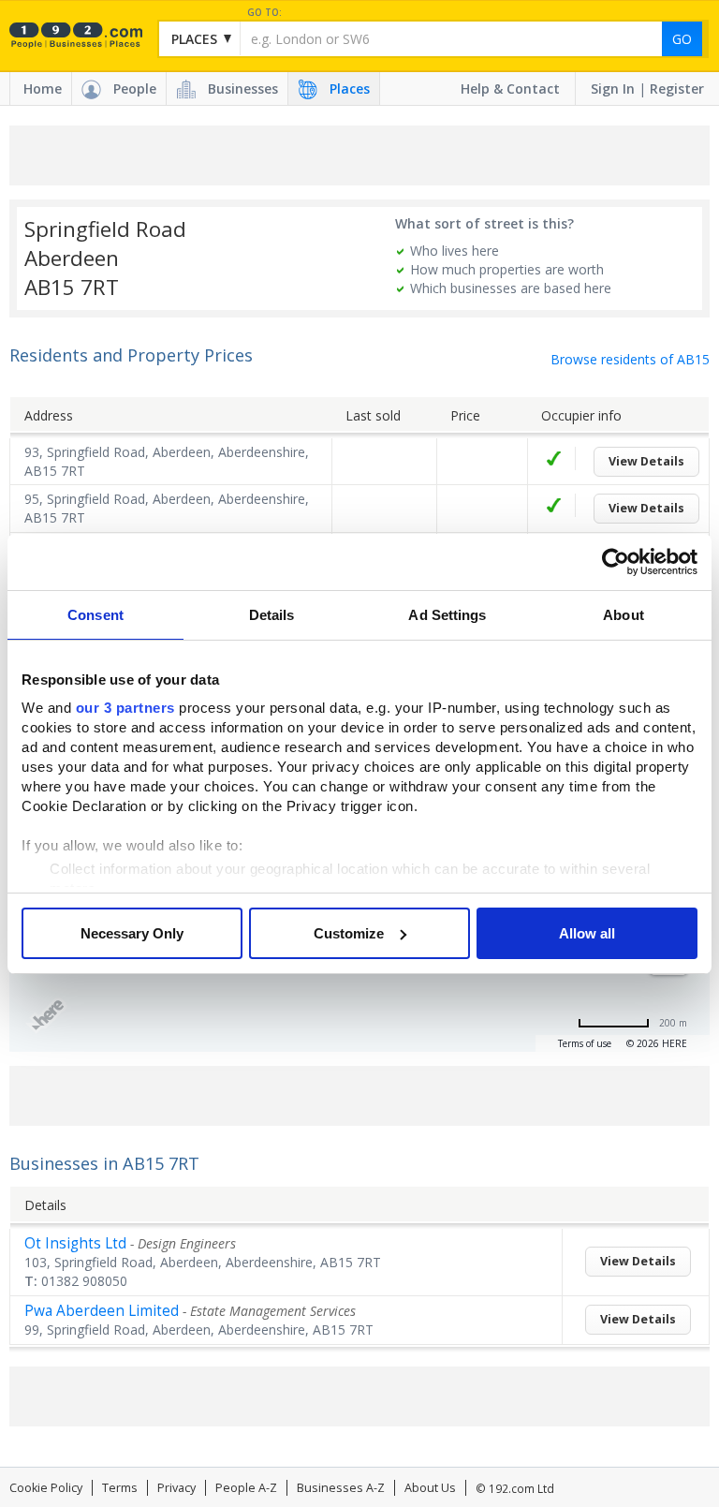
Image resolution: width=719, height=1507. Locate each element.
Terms (120, 1488)
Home (42, 88)
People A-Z (246, 1488)
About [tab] (623, 615)
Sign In (613, 88)
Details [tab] (272, 615)
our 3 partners (125, 708)
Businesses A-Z (341, 1488)
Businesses (243, 88)
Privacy (176, 1488)
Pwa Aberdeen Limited (101, 1311)
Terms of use (584, 1043)
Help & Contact (510, 88)
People (134, 88)
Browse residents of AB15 (630, 359)
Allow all (587, 933)
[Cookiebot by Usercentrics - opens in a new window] (615, 562)
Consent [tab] (95, 615)
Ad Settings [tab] (447, 615)
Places (350, 88)
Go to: (264, 13)
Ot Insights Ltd (75, 1243)
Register (677, 88)
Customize (349, 933)
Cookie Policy (45, 1488)
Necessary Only (132, 933)
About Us (430, 1488)
